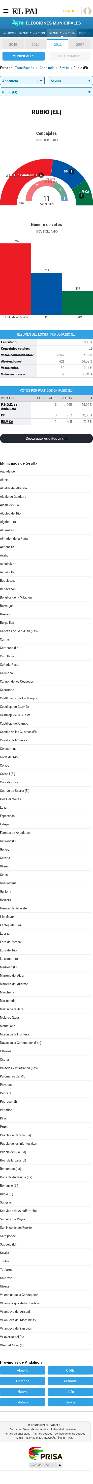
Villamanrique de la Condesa (20, 1303)
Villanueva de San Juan (16, 1328)
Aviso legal (72, 1429)
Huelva (23, 1392)
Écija (3, 807)
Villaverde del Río (12, 1337)
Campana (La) (10, 648)
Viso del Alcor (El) (12, 1345)
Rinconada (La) (10, 1169)
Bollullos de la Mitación (16, 597)
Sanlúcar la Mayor (12, 1219)
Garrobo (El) (8, 841)
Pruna (4, 1127)
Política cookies (42, 1433)
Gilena (4, 866)
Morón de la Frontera (14, 1034)
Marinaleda (8, 1001)
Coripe (4, 765)
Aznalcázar (8, 564)
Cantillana (7, 656)
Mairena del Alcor (12, 975)
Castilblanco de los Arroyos (19, 698)
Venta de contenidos (35, 1429)
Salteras (6, 1202)
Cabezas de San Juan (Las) (19, 631)
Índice (61, 1438)
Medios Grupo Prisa (45, 1465)
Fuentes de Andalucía (15, 833)
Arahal (4, 555)
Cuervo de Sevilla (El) (14, 791)
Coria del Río (9, 757)
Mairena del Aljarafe (14, 984)
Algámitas (7, 530)
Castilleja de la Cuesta (15, 715)
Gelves (4, 849)
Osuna (4, 1059)
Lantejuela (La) (10, 925)
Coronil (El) (7, 774)
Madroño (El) (9, 967)
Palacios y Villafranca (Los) (19, 1068)
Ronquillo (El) (9, 1185)
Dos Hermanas (10, 799)
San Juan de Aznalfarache (18, 1211)
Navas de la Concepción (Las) (20, 1043)
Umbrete (6, 1278)
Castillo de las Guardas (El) (18, 732)
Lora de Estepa (10, 942)
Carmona (6, 673)
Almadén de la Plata (14, 538)
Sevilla (4, 1253)
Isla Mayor (7, 917)
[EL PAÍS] (24, 11)
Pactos (84, 33)
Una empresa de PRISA (45, 1453)
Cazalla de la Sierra (13, 740)
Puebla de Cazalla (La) (15, 1135)
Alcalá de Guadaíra (13, 496)
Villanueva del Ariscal (15, 1311)
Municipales (23, 56)
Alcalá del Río (9, 505)
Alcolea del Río (10, 513)
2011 (58, 44)
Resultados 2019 (62, 33)
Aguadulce (7, 471)
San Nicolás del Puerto (16, 1227)
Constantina (8, 749)
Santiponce (8, 1236)
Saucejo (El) (8, 1244)
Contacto (15, 1429)
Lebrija (5, 933)
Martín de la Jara (12, 1009)
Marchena (7, 992)
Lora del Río (8, 950)
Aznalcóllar (8, 572)
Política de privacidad (17, 1433)
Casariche (7, 690)
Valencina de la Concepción (19, 1295)
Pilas (3, 1118)
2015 (35, 44)
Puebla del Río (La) (13, 1152)
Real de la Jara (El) (13, 1160)
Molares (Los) (9, 1017)
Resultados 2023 (32, 33)
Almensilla (7, 547)
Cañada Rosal (9, 665)
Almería (22, 1370)
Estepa (4, 824)
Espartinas (7, 816)
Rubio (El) (6, 1194)
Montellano (7, 1026)
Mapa (19, 1438)
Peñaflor (6, 1110)
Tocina (4, 1261)
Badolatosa (8, 580)
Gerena (5, 858)
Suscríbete (70, 11)
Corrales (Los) (10, 782)
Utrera (4, 1286)
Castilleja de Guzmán (14, 707)
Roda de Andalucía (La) (16, 1177)
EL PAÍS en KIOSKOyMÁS (41, 1438)
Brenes (5, 614)
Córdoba (22, 1381)
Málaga (22, 1402)
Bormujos (6, 606)
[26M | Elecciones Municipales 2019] (46, 23)
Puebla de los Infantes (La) (18, 1143)
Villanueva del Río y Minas (18, 1320)
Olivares (5, 1051)
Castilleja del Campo (14, 723)
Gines (4, 875)
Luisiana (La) (9, 959)
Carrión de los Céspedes (17, 681)
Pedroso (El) (8, 1101)
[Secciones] (6, 11)
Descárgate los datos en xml (46, 438)
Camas (5, 639)
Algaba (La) (8, 522)
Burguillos (7, 622)
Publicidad (57, 1429)
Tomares (6, 1269)
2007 (80, 44)
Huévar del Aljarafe (13, 908)
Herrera (5, 900)
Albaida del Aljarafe (13, 488)
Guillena (5, 891)
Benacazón (8, 589)
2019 (13, 44)
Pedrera (5, 1093)
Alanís (4, 480)
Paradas (6, 1085)
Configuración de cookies (70, 1433)
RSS (70, 1438)
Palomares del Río (12, 1076)
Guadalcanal (8, 883)
